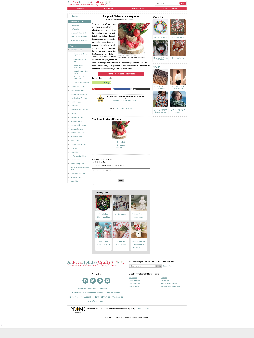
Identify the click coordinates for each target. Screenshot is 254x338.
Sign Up (158, 266)
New (155, 67)
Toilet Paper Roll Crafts (79, 37)
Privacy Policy (75, 297)
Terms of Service (102, 297)
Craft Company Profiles (79, 94)
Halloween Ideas (76, 121)
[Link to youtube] (107, 281)
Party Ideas (75, 141)
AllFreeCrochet (134, 281)
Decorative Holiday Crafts (79, 41)
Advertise (92, 288)
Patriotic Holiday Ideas (78, 144)
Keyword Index (113, 293)
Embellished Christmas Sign (103, 215)
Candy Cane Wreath (178, 37)
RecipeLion (165, 281)
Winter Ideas (75, 181)
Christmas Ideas (76, 50)
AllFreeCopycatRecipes (169, 284)
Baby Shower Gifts (77, 25)
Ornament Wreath (178, 58)
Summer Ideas (76, 160)
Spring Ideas (75, 152)
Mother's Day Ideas (77, 133)
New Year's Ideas (77, 137)
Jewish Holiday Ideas (78, 125)
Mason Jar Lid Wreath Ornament (160, 59)
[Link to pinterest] (100, 281)
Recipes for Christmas (81, 83)
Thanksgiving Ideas (77, 164)
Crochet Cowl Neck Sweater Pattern (178, 87)
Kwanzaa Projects (77, 129)
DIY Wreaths (75, 29)
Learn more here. (143, 308)
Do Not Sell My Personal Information (88, 293)
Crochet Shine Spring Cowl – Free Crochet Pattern (178, 111)
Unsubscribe (117, 297)
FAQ (112, 288)
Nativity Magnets (121, 214)
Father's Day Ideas (77, 117)
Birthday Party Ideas (78, 86)
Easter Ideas (75, 106)
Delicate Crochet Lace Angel (138, 215)
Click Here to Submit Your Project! (125, 100)
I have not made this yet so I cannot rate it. (109, 165)
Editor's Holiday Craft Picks (80, 110)
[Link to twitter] (93, 281)
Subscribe (74, 16)
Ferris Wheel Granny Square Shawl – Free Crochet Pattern (160, 111)
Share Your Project (96, 301)
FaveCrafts (133, 278)
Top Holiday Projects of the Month (80, 168)
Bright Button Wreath (125, 108)
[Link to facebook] (85, 281)
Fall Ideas (74, 113)
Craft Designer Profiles (79, 98)
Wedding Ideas (76, 177)
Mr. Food (164, 278)
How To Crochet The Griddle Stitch (160, 87)
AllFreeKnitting (134, 284)
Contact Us (103, 288)
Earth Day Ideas (76, 102)
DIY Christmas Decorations (78, 66)
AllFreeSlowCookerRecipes (170, 286)
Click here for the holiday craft (121, 74)
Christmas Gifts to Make (80, 60)
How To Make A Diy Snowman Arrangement (138, 244)
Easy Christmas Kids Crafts (81, 72)
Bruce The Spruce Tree (121, 243)
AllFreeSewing (134, 286)
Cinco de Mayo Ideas (78, 90)
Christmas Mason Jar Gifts (103, 243)
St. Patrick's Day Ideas (78, 156)
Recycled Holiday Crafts (79, 33)
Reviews (74, 148)
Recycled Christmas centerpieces (121, 145)
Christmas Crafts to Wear (80, 55)
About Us (82, 288)
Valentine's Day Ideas (78, 173)
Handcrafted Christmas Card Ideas (81, 78)
